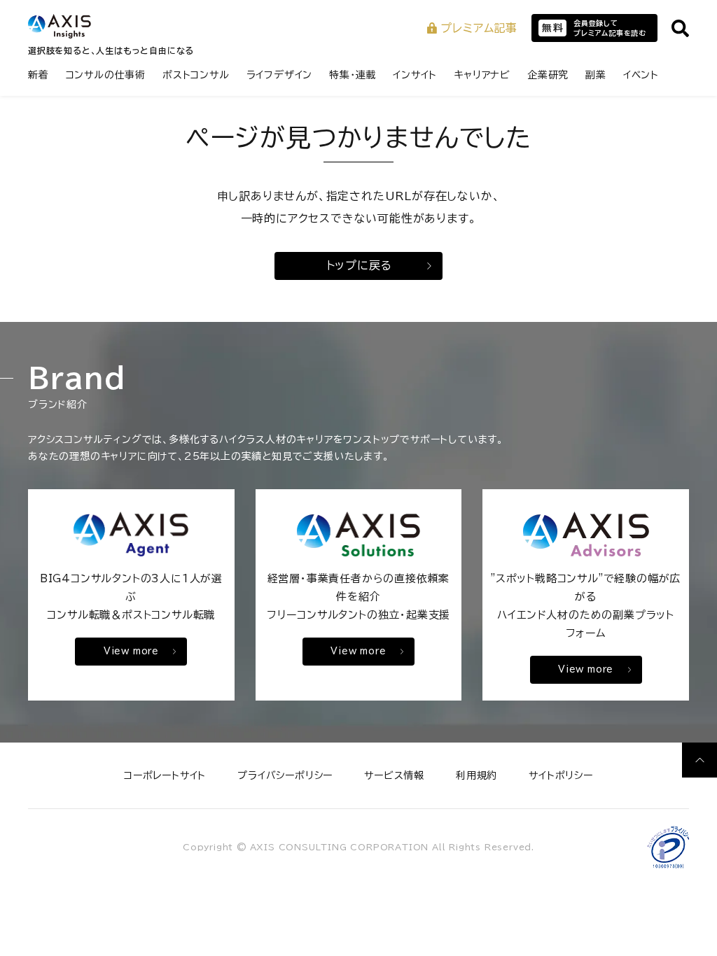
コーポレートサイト (165, 775)
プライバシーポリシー (285, 775)
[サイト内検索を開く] (680, 28)
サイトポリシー (561, 775)
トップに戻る (359, 265)
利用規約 (476, 775)
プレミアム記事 (478, 28)
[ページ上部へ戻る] (699, 760)
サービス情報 (394, 775)
